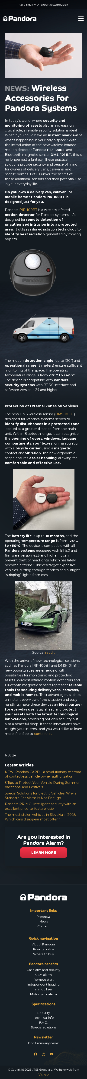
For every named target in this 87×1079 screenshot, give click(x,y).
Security (43, 1013)
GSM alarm (43, 975)
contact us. (43, 734)
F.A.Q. (43, 1022)
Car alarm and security (43, 970)
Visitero (44, 1074)
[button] (81, 18)
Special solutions (43, 1027)
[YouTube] (52, 1054)
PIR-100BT (28, 210)
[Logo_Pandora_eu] (19, 18)
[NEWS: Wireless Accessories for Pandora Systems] (43, 35)
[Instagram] (43, 1054)
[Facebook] (35, 1054)
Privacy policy (43, 949)
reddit (50, 652)
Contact (43, 926)
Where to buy (43, 954)
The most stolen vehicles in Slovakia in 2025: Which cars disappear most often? (40, 817)
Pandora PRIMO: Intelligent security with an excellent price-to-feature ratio (40, 806)
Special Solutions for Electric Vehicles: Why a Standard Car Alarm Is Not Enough (41, 795)
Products (43, 916)
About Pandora (43, 944)
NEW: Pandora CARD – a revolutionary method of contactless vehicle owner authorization (43, 774)
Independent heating (43, 984)
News (43, 921)
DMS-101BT (64, 414)
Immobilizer (43, 989)
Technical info (43, 1017)
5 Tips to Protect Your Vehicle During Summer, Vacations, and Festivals (42, 785)
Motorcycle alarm (43, 994)
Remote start (44, 979)
